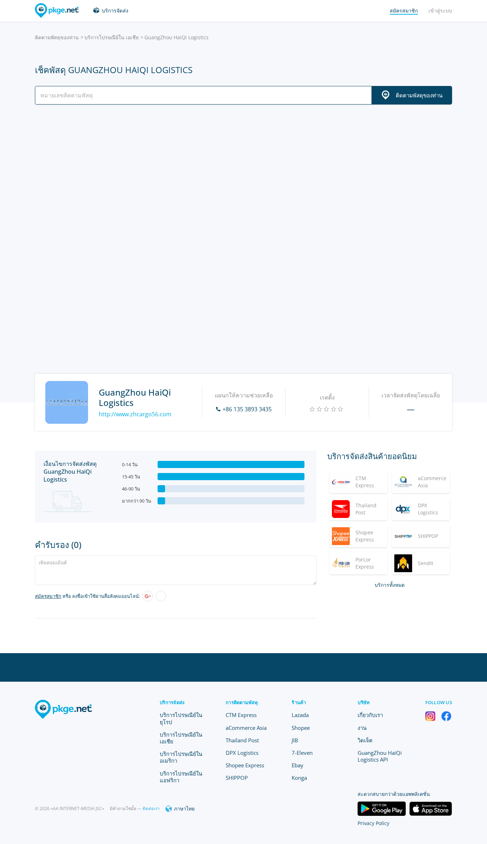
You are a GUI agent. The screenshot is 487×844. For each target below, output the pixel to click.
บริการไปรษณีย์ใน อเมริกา (181, 757)
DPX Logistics (242, 752)
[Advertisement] (243, 172)
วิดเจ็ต (365, 740)
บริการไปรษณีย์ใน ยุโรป (181, 718)
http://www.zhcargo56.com (135, 414)
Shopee (301, 727)
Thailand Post (242, 740)
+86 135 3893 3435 (247, 409)
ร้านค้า (299, 702)
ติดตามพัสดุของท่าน (57, 37)
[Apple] (160, 596)
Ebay (297, 765)
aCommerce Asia (246, 727)
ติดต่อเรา (151, 808)
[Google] (147, 596)
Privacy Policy (373, 823)
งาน (362, 727)
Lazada (300, 714)
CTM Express (241, 714)
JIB (295, 740)
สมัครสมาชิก (48, 596)
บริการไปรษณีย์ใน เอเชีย (111, 37)
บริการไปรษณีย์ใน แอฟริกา (181, 777)
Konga (299, 777)
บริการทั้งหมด (390, 585)
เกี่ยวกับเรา (370, 714)
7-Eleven (302, 752)
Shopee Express (245, 765)
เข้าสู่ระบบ (440, 10)
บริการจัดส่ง (115, 10)
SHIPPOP (237, 777)
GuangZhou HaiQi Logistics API (380, 756)
